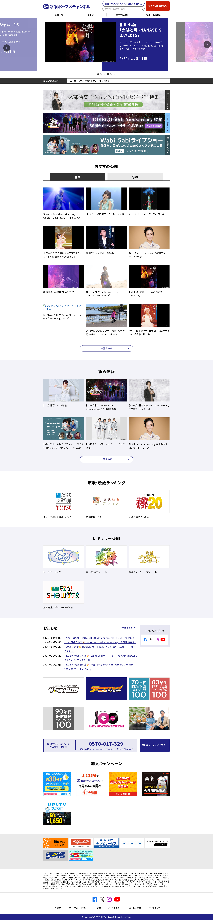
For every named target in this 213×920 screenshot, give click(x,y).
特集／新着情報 (153, 14)
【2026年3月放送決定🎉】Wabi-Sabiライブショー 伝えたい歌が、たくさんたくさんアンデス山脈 (100, 658)
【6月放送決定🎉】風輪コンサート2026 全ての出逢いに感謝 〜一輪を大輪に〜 (99, 649)
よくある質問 (135, 907)
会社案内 (56, 907)
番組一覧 (59, 14)
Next (207, 44)
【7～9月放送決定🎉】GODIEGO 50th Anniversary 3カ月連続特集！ (100, 642)
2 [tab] (101, 74)
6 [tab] (114, 74)
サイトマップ (154, 907)
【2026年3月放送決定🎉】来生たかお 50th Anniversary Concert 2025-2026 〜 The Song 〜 (98, 667)
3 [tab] (104, 74)
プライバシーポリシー (79, 907)
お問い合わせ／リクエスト (109, 907)
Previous (6, 48)
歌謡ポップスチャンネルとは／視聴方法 (123, 3)
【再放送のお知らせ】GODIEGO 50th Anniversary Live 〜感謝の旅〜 (100, 637)
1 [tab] (98, 74)
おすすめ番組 (122, 14)
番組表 (90, 14)
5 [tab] (111, 74)
